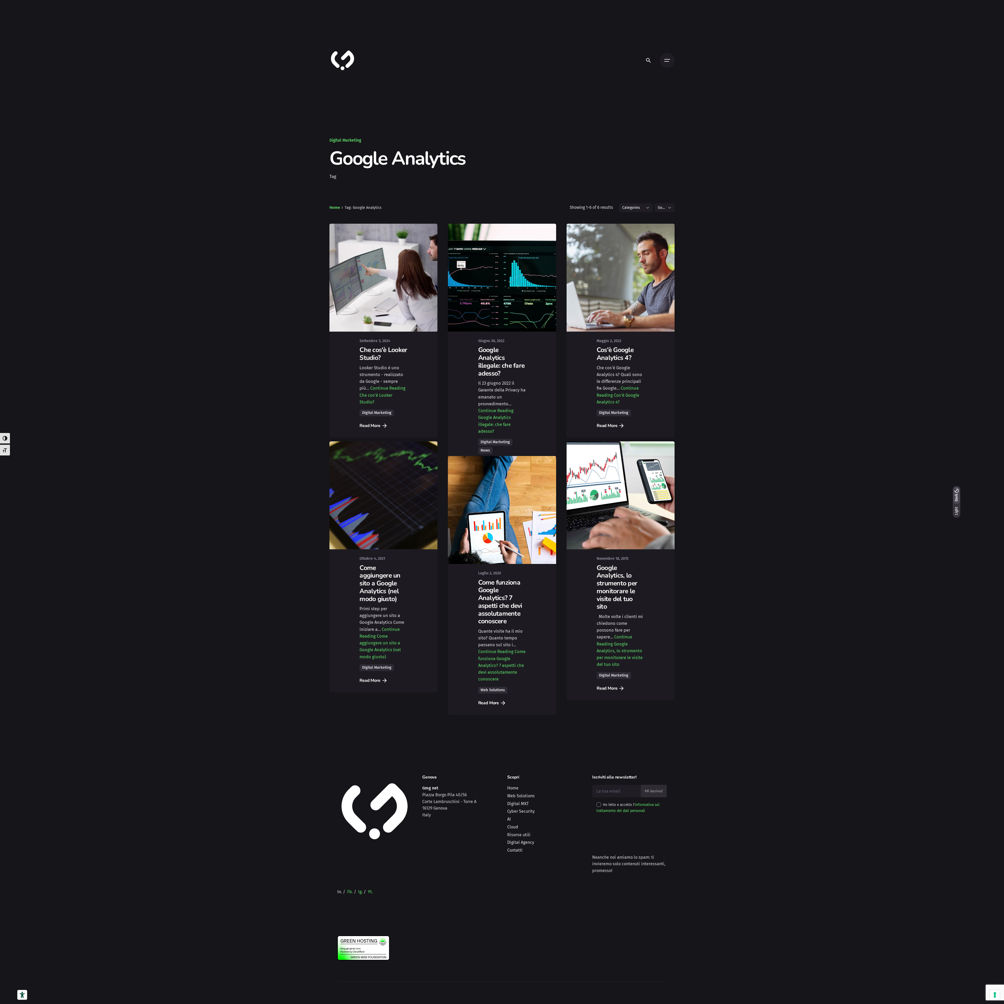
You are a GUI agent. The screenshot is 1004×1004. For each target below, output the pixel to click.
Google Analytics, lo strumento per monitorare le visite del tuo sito (617, 594)
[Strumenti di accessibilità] (22, 995)
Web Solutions (493, 719)
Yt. (370, 909)
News (485, 450)
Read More (370, 426)
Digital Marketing (345, 140)
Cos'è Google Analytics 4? (615, 353)
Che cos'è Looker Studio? (383, 353)
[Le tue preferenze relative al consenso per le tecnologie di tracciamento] (995, 995)
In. (339, 909)
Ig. (360, 909)
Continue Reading (383, 395)
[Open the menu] (667, 60)
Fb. (350, 909)
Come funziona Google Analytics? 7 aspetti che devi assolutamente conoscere (500, 631)
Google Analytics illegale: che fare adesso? (501, 361)
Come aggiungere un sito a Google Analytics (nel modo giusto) (380, 590)
